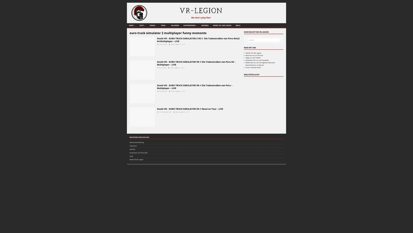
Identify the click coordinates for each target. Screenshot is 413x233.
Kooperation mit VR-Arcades (139, 153)
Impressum (133, 146)
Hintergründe (189, 25)
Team (163, 25)
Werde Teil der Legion (222, 25)
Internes (205, 25)
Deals (238, 25)
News (131, 25)
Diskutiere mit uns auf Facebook (257, 60)
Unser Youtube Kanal (253, 67)
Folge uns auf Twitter (253, 58)
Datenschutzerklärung (137, 142)
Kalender (175, 25)
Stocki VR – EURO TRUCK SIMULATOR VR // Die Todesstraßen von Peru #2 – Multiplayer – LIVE (196, 63)
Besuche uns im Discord (254, 55)
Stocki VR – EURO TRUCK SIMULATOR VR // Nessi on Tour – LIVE (190, 108)
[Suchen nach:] (263, 40)
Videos (152, 25)
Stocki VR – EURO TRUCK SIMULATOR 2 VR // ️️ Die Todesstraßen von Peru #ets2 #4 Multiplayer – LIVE (198, 40)
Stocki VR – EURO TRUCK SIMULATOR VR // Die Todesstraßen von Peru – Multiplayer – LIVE (194, 87)
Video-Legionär (176, 44)
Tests (141, 25)
